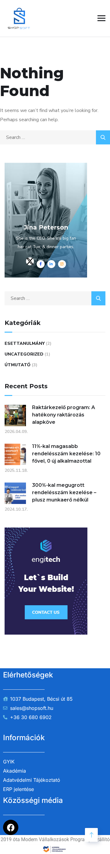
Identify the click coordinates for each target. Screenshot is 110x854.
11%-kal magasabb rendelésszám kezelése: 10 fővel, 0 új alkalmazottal (66, 453)
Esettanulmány (25, 343)
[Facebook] (10, 827)
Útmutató (18, 365)
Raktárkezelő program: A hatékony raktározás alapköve (63, 415)
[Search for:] (55, 137)
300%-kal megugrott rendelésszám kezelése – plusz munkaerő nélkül (64, 492)
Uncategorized (24, 354)
